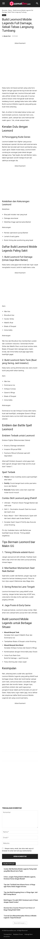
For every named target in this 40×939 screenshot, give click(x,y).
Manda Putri (7, 36)
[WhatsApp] (27, 756)
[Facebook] (13, 756)
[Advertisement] (20, 65)
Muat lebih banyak (19, 923)
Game (10, 10)
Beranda (4, 10)
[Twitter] (18, 756)
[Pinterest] (22, 756)
